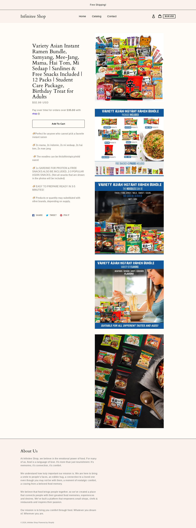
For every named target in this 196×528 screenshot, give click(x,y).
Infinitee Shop (33, 16)
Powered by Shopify (46, 523)
